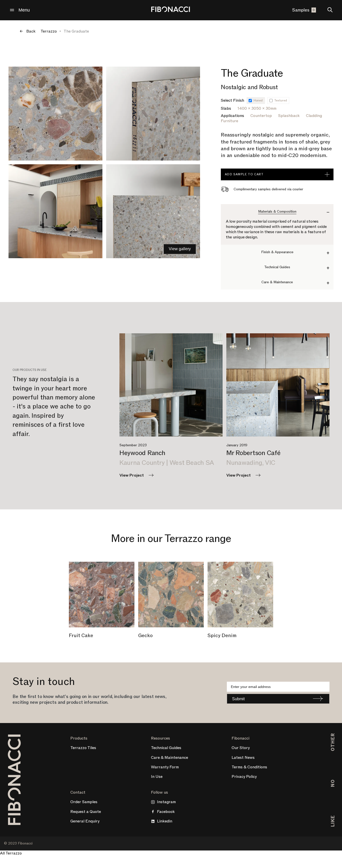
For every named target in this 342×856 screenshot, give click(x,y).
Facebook (166, 811)
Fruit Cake (81, 635)
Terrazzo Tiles (83, 748)
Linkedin (164, 821)
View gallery (180, 249)
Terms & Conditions (249, 767)
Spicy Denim (222, 635)
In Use (156, 776)
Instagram (166, 802)
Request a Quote (85, 811)
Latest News (243, 757)
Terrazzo (49, 31)
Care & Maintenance (169, 757)
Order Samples (83, 802)
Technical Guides (166, 748)
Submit (238, 699)
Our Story (241, 748)
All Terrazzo (11, 853)
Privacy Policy (244, 776)
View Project (131, 475)
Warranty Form (165, 767)
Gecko (145, 635)
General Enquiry (84, 821)
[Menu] (12, 10)
